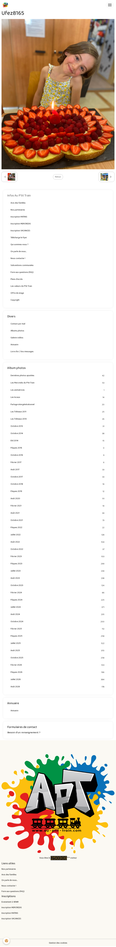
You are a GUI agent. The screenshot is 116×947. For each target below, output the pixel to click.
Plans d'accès (17, 279)
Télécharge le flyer (19, 237)
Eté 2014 (57, 440)
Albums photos (17, 330)
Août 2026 (57, 686)
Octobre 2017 (57, 477)
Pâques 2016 (57, 448)
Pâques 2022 (57, 527)
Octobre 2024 (57, 621)
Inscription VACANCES (20, 230)
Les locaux (57, 397)
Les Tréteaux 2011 (57, 412)
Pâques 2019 (57, 491)
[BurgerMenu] (110, 5)
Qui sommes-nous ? (19, 244)
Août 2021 (57, 513)
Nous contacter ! (18, 258)
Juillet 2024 (57, 607)
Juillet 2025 (57, 643)
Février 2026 (57, 665)
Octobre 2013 (57, 426)
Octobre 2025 (57, 658)
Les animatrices (57, 390)
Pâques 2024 (57, 600)
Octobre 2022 (57, 549)
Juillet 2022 (57, 535)
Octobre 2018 (57, 484)
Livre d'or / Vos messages (22, 351)
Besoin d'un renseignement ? (23, 732)
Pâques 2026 (57, 672)
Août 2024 (57, 614)
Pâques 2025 (57, 636)
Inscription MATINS (19, 216)
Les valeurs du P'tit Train (21, 286)
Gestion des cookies (58, 943)
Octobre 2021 (57, 520)
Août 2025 (57, 650)
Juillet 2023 (57, 571)
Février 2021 (57, 506)
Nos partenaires (18, 209)
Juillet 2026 (57, 679)
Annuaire (14, 344)
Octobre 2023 (57, 585)
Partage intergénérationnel (57, 404)
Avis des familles (18, 203)
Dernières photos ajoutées (57, 375)
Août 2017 (57, 469)
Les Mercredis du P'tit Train (57, 383)
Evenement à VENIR (10, 902)
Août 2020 (57, 498)
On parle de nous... (19, 251)
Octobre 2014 (57, 433)
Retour (58, 176)
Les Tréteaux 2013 (57, 419)
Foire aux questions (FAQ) (22, 272)
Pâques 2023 (57, 563)
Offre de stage (17, 293)
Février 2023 (57, 556)
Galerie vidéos (17, 337)
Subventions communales (22, 265)
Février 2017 (57, 462)
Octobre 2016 (57, 455)
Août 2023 (57, 578)
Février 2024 (57, 592)
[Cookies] (6, 940)
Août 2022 (57, 542)
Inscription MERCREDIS (21, 223)
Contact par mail (18, 323)
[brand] (6, 5)
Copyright (15, 300)
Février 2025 (57, 629)
